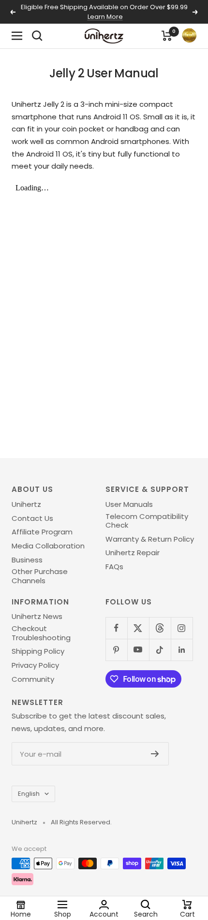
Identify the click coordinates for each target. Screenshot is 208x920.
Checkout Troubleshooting (41, 633)
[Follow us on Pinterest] (116, 650)
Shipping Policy (38, 651)
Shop (62, 913)
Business (27, 560)
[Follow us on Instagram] (182, 628)
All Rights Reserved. (81, 822)
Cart (187, 913)
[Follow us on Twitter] (138, 628)
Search (146, 913)
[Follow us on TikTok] (160, 650)
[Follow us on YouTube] (138, 650)
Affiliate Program (42, 532)
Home (21, 913)
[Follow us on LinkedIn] (182, 650)
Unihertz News (37, 616)
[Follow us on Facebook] (116, 628)
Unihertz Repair (132, 552)
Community (33, 679)
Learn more (105, 16)
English (29, 793)
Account (104, 913)
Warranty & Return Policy (149, 539)
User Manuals (129, 504)
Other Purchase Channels (40, 576)
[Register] (155, 753)
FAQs (114, 566)
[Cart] (167, 35)
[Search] (37, 35)
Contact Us (32, 518)
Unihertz (26, 504)
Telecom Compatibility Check (146, 521)
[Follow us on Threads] (160, 628)
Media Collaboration (48, 546)
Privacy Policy (35, 665)
